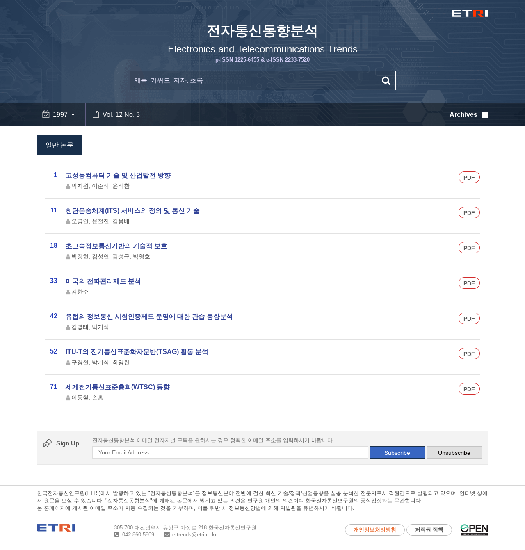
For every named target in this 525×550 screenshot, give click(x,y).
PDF (469, 177)
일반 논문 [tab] (59, 144)
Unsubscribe (454, 453)
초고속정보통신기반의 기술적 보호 (116, 245)
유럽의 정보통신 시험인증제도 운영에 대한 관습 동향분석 (149, 316)
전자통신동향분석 (263, 43)
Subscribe (397, 453)
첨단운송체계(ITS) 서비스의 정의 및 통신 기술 (133, 210)
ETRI (470, 13)
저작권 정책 (429, 530)
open (474, 530)
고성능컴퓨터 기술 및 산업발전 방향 (118, 175)
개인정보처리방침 (375, 530)
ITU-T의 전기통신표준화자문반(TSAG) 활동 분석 (137, 351)
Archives (463, 114)
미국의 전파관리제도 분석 (103, 281)
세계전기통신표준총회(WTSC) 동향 (118, 386)
